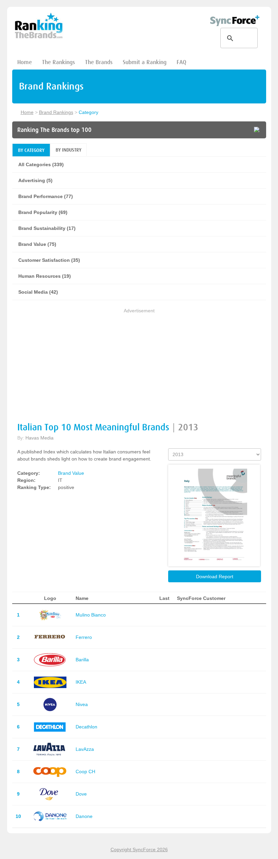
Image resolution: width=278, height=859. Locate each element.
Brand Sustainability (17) (47, 228)
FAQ (181, 62)
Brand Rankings (56, 112)
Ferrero (84, 637)
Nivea (82, 704)
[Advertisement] (139, 361)
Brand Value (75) (37, 244)
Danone (84, 816)
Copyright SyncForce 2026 (139, 849)
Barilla (82, 659)
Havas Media (39, 438)
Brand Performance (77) (45, 196)
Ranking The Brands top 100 (54, 129)
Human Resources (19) (44, 276)
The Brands (99, 62)
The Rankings (58, 62)
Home (24, 62)
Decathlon (86, 726)
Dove (81, 794)
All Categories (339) (41, 164)
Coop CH (85, 771)
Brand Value (71, 473)
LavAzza (85, 749)
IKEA (81, 682)
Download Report (214, 576)
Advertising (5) (35, 180)
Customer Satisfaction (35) (49, 260)
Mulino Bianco (91, 615)
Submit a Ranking (144, 62)
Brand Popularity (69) (42, 212)
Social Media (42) (38, 292)
